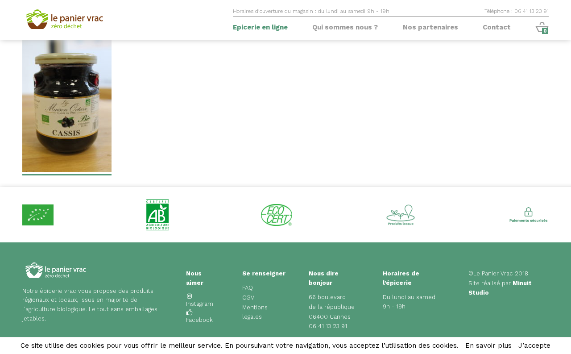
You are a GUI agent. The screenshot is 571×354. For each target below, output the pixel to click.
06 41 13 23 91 (328, 326)
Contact (497, 27)
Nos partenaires (430, 27)
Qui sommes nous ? (345, 27)
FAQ (247, 287)
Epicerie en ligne (260, 27)
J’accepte (534, 346)
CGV (248, 297)
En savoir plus (488, 346)
